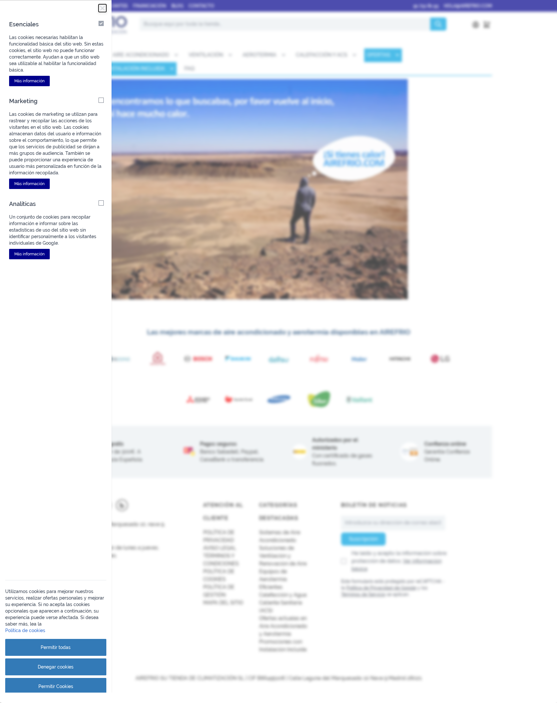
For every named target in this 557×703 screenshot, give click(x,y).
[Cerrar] (102, 8)
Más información (29, 81)
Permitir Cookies (55, 686)
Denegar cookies (55, 666)
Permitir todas (56, 647)
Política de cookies (25, 630)
